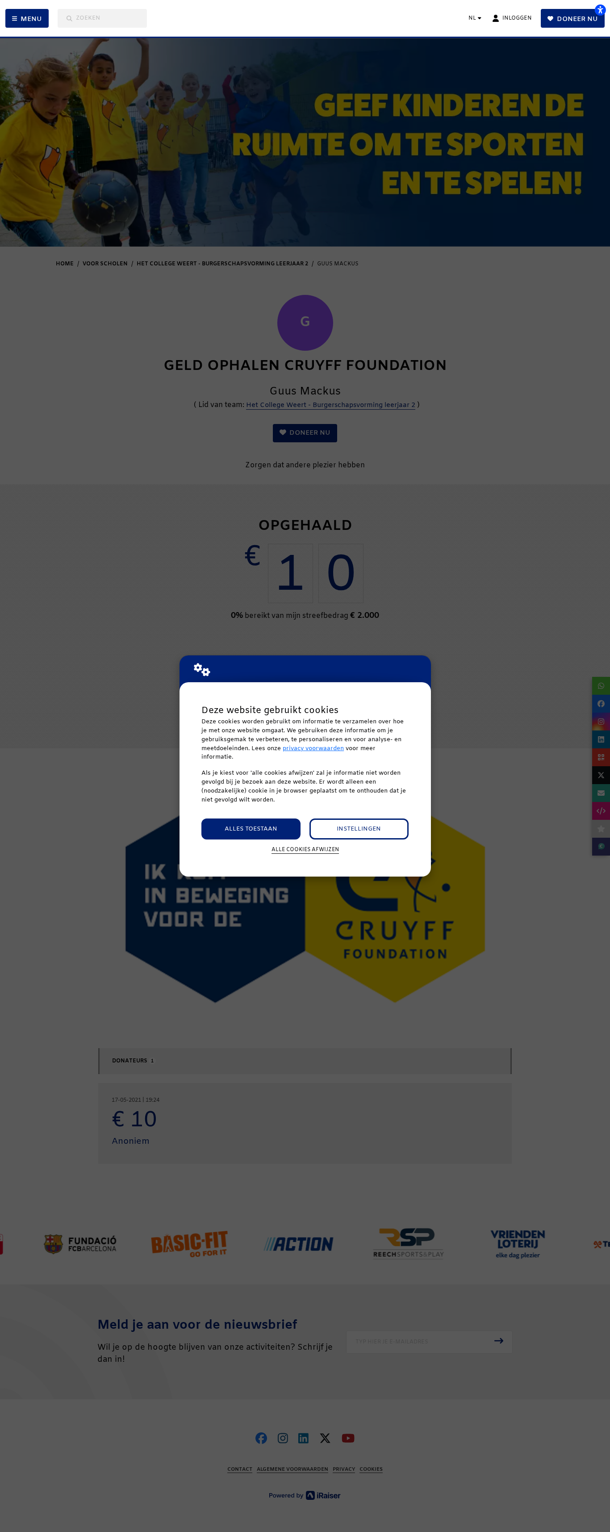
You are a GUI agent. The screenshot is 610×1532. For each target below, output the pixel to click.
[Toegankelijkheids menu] (600, 9)
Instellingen (359, 829)
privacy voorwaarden (313, 748)
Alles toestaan (251, 829)
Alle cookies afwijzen (305, 849)
